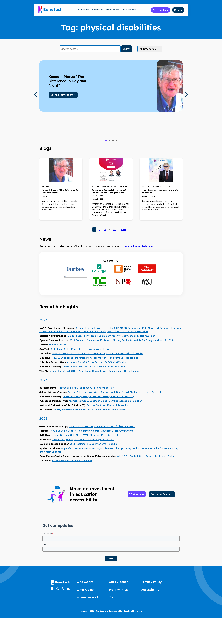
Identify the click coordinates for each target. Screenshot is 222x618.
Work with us (118, 589)
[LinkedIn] (68, 589)
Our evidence (129, 9)
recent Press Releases (138, 246)
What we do (97, 9)
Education (157, 186)
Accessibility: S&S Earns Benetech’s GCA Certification (97, 362)
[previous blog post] (35, 94)
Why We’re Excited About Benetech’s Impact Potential (147, 456)
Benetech (45, 186)
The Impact (123, 186)
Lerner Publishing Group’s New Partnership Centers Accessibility (98, 396)
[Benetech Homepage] (60, 583)
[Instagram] (57, 589)
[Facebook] (52, 589)
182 (114, 229)
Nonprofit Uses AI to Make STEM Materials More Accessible (85, 435)
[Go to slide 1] (106, 140)
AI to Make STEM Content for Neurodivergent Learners (82, 349)
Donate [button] (178, 10)
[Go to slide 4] (116, 140)
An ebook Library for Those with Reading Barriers (86, 387)
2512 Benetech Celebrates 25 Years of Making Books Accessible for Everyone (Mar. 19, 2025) (121, 340)
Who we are (83, 9)
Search (126, 48)
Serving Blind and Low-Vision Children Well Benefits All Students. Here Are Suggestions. (117, 392)
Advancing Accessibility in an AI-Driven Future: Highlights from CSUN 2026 (109, 193)
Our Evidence (118, 582)
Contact (114, 597)
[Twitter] (63, 589)
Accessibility (150, 589)
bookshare (146, 186)
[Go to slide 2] (109, 140)
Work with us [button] (160, 10)
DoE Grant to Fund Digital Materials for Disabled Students (102, 426)
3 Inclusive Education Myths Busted (72, 460)
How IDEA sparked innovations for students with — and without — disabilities (95, 357)
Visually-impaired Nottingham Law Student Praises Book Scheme (89, 409)
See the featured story (63, 94)
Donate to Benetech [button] (161, 494)
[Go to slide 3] (113, 140)
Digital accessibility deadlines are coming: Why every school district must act (111, 335)
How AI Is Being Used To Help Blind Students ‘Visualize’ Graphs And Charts (91, 430)
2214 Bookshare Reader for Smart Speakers (95, 443)
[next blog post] (186, 94)
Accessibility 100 (58, 344)
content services (109, 186)
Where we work (113, 9)
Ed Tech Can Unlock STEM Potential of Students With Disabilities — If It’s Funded (93, 370)
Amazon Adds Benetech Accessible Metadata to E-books (95, 366)
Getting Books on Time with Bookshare (108, 405)
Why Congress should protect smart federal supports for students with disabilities (97, 353)
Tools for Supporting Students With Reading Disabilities (83, 439)
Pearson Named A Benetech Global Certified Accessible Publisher (105, 400)
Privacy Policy (151, 582)
